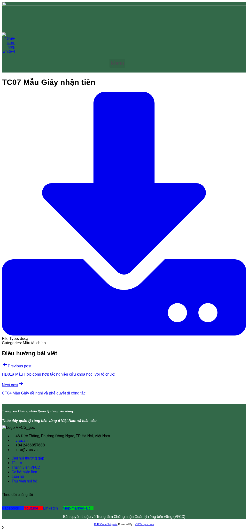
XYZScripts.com (144, 524)
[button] (117, 63)
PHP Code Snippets (105, 524)
